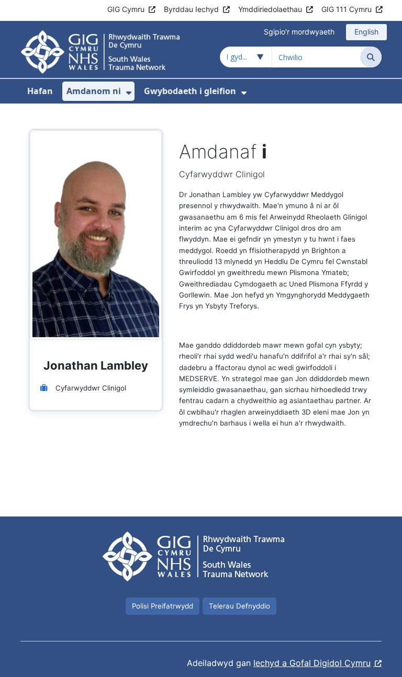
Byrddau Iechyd (191, 9)
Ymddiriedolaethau (270, 9)
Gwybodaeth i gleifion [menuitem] (190, 91)
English (366, 31)
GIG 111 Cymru (346, 9)
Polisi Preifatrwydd (162, 606)
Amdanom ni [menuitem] (93, 91)
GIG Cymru (125, 9)
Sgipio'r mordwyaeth (299, 31)
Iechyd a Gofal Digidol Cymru (312, 663)
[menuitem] (129, 93)
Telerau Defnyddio (239, 606)
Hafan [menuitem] (40, 91)
